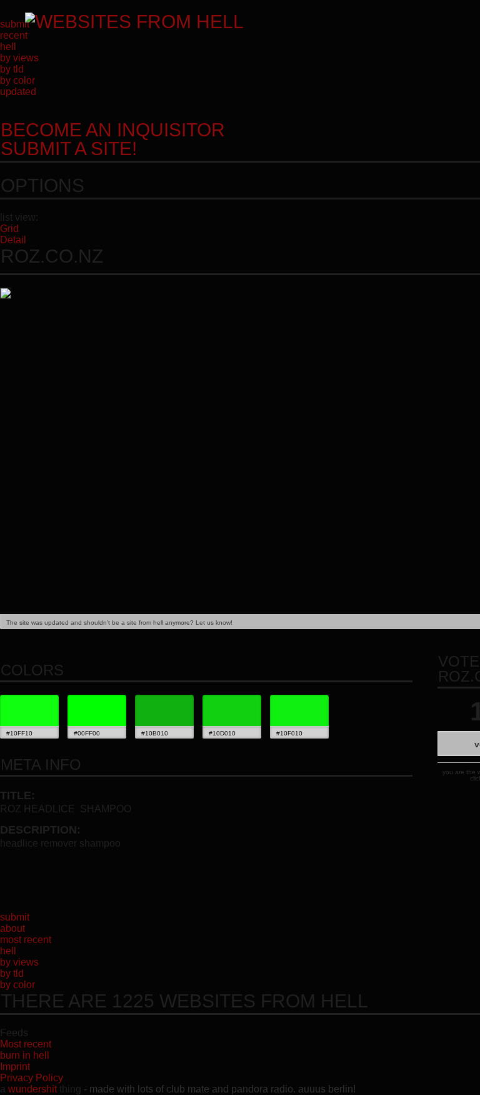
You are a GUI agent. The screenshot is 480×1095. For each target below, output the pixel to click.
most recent (25, 939)
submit (14, 24)
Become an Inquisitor (113, 139)
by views (19, 58)
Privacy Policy (31, 1077)
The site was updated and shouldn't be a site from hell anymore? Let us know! (119, 622)
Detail (13, 240)
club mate (187, 1089)
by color (17, 80)
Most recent (25, 1044)
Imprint (15, 1066)
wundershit (32, 1089)
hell (8, 46)
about (12, 928)
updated (18, 91)
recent (14, 35)
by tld (12, 69)
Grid (9, 228)
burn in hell (24, 1055)
